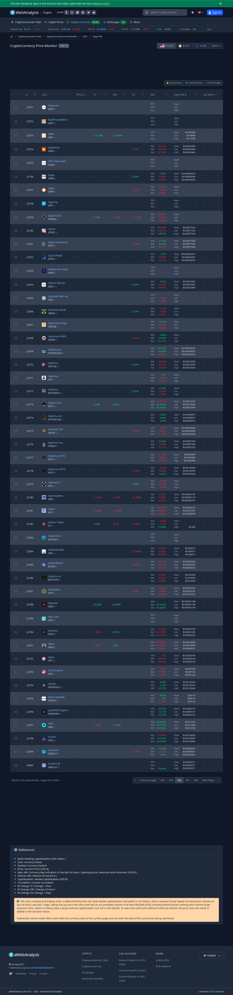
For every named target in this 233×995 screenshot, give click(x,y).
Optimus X (54, 482)
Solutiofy (57, 991)
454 (163, 780)
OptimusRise (55, 495)
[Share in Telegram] (88, 12)
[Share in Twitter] (77, 12)
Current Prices (195, 82)
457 (188, 780)
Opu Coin (53, 616)
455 (171, 780)
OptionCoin (54, 536)
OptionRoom (55, 563)
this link (104, 3)
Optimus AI (54, 402)
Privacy (33, 973)
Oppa (51, 175)
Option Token (56, 522)
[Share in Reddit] (93, 12)
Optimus (53, 363)
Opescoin (53, 105)
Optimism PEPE (57, 336)
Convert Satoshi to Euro (132, 970)
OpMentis (54, 147)
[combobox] (165, 12)
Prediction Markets (92, 978)
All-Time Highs (214, 82)
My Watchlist (175, 82)
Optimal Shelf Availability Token (66, 296)
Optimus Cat (55, 429)
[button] (35, 94)
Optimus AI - (55, 416)
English (212, 955)
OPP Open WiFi (57, 161)
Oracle (52, 736)
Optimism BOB (57, 309)
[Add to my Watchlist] (16, 107)
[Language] (201, 12)
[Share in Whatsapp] (72, 12)
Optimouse (54, 349)
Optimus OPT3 (56, 469)
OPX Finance (55, 670)
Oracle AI (53, 750)
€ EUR (202, 45)
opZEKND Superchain (60, 710)
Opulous (53, 630)
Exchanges (116, 22)
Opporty (53, 202)
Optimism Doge (57, 323)
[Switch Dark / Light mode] (192, 12)
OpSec (51, 229)
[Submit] (146, 13)
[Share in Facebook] (66, 12)
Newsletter (21, 973)
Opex (51, 133)
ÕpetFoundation (57, 119)
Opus (51, 643)
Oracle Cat (54, 763)
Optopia (52, 603)
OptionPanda (55, 549)
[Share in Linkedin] (83, 12)
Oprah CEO (54, 215)
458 (196, 780)
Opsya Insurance (58, 242)
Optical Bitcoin (56, 283)
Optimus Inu (55, 442)
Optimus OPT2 (56, 455)
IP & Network (163, 966)
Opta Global (55, 255)
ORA (50, 723)
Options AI (54, 576)
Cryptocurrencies (85, 22)
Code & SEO (162, 960)
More (215, 45)
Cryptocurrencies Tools (29, 36)
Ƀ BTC (186, 45)
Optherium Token (58, 269)
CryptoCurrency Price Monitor (62, 36)
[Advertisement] (116, 64)
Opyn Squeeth (56, 697)
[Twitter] (11, 974)
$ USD (169, 45)
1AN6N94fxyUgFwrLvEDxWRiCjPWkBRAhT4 (31, 967)
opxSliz (52, 683)
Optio (51, 509)
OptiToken (54, 589)
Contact (43, 973)
